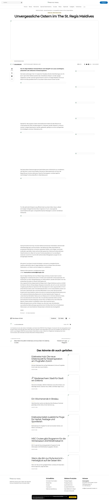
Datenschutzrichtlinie (58, 496)
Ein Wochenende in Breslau (44, 398)
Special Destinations (54, 12)
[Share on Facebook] (83, 64)
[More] (90, 64)
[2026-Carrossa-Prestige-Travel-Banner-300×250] (84, 94)
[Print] (89, 64)
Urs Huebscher (18, 64)
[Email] (87, 64)
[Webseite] (68, 324)
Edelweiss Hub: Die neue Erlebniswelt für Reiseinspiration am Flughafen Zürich (46, 358)
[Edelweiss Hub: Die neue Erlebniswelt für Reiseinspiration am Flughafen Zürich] (74, 363)
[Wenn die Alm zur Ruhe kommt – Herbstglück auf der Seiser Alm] (74, 463)
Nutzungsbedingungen (38, 497)
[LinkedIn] (70, 324)
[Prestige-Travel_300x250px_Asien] (84, 160)
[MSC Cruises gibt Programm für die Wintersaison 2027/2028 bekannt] (74, 443)
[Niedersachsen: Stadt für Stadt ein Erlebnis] (74, 383)
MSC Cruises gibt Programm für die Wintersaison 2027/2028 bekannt (48, 439)
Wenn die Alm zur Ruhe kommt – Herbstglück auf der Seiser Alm (47, 459)
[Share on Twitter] (85, 64)
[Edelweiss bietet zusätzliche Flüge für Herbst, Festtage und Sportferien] (74, 423)
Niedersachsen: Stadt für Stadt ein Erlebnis (47, 379)
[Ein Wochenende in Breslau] (74, 403)
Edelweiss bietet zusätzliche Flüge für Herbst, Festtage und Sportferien (47, 419)
